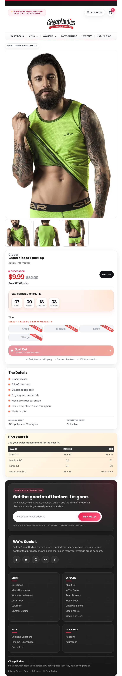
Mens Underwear (21, 590)
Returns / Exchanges (23, 641)
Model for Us (73, 610)
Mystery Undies (20, 610)
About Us (70, 584)
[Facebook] (16, 559)
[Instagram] (36, 559)
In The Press (72, 590)
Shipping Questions (22, 636)
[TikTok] (55, 559)
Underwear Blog (74, 605)
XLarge (25, 337)
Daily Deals (17, 36)
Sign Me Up (89, 516)
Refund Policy (50, 671)
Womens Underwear (23, 595)
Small (25, 328)
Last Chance (69, 36)
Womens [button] (48, 36)
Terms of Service (32, 671)
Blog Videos (72, 600)
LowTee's (86, 36)
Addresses (71, 641)
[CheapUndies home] (61, 23)
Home (9, 46)
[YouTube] (45, 559)
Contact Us (18, 647)
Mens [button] (32, 36)
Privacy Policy (15, 671)
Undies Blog (104, 36)
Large (96, 328)
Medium (61, 328)
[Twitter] (26, 559)
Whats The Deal (74, 615)
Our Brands (18, 600)
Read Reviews (73, 595)
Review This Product (19, 262)
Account (70, 636)
